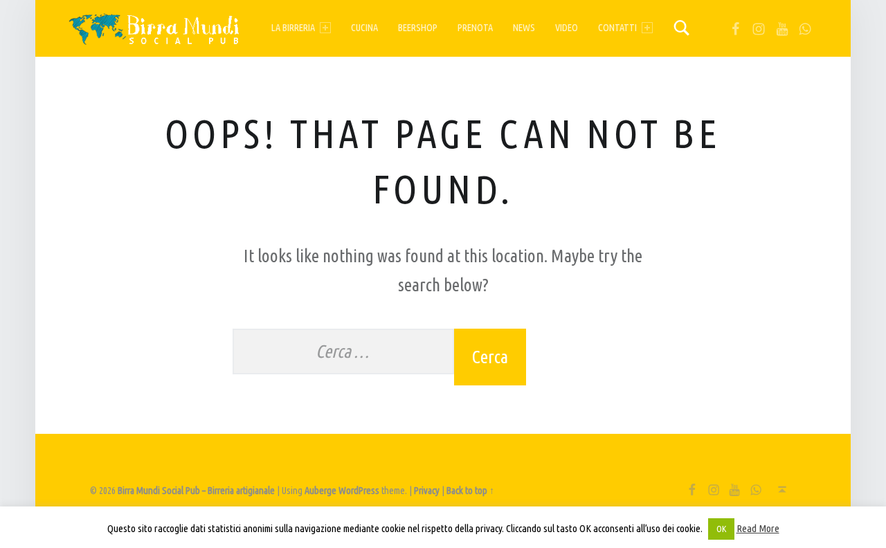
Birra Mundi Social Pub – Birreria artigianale (196, 490)
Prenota (475, 27)
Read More (757, 528)
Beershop (417, 27)
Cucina (364, 27)
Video (566, 27)
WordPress (358, 490)
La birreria (293, 27)
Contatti (617, 27)
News (524, 27)
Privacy (427, 490)
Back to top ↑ (470, 490)
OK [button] (721, 528)
